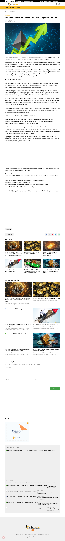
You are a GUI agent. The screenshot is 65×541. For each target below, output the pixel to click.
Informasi (37, 191)
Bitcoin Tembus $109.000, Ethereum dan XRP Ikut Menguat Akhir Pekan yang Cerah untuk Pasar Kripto (32, 175)
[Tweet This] (49, 234)
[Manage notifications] (3, 537)
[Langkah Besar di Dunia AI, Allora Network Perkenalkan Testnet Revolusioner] (26, 485)
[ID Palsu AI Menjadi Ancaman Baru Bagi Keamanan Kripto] (21, 497)
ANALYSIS (7, 15)
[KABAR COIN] (12, 4)
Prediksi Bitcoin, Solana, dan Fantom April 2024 (17, 182)
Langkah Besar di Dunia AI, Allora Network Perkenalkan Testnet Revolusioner (52, 487)
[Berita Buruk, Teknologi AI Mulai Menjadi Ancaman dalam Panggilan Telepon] (26, 508)
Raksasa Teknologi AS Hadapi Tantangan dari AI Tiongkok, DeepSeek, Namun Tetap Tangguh (30, 482)
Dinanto (10, 20)
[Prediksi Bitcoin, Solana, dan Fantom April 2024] (13, 263)
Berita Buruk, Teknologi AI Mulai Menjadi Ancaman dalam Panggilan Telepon (53, 509)
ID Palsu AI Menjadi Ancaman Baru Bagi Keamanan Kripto (47, 498)
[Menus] (6, 4)
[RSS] (32, 530)
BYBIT (57, 57)
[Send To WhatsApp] (59, 234)
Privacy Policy (19, 534)
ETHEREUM (8, 229)
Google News (16, 191)
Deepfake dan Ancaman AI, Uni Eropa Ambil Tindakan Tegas (48, 504)
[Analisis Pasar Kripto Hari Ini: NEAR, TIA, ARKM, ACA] (32, 246)
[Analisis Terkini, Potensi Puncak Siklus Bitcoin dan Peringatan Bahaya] (51, 263)
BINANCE (50, 57)
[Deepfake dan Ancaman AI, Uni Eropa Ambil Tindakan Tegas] (22, 502)
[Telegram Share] (56, 234)
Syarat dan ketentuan (31, 534)
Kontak (47, 534)
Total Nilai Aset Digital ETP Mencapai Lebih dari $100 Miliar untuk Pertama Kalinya (26, 184)
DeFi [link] (51, 121)
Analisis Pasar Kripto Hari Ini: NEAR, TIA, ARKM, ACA (18, 178)
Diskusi (44, 191)
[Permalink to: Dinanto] (6, 21)
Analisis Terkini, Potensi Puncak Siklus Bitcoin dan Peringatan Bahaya (23, 187)
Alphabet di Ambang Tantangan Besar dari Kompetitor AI (47, 492)
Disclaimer (41, 534)
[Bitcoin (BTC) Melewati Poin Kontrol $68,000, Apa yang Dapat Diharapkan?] (51, 246)
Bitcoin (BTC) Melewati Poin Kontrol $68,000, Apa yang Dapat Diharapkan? (24, 180)
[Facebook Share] (46, 234)
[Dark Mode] (57, 4)
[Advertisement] (32, 154)
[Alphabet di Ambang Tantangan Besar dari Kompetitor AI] (21, 491)
